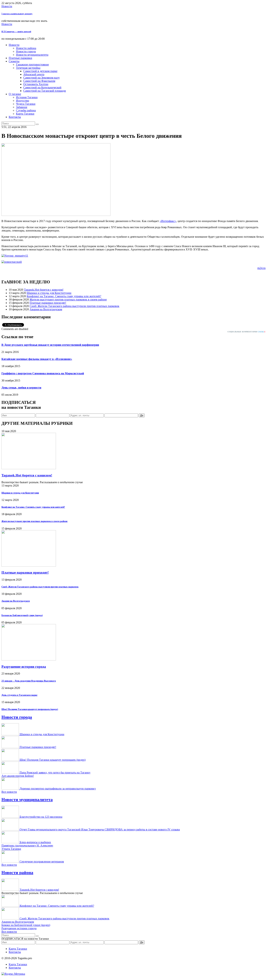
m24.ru (261, 268)
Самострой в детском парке (40, 71)
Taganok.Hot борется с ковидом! (43, 289)
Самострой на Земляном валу (41, 77)
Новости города (26, 51)
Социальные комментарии (246, 332)
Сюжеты (14, 61)
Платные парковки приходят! (48, 302)
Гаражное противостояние (32, 64)
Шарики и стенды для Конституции (49, 292)
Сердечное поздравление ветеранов (42, 861)
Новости (6, 6)
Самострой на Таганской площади (44, 90)
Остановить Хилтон (35, 84)
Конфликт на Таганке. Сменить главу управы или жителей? (64, 296)
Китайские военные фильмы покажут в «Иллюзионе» (36, 359)
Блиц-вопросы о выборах (35, 842)
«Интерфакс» (168, 221)
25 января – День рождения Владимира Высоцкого (28, 680)
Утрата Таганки (11, 848)
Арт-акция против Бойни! (17, 775)
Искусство (22, 100)
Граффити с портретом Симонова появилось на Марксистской (42, 373)
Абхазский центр (33, 74)
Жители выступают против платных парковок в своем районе (68, 299)
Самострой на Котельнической (42, 87)
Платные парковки (20, 58)
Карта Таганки (25, 113)
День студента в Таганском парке (19, 695)
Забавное (21, 107)
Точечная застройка (28, 67)
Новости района (26, 48)
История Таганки (27, 97)
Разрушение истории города (23, 667)
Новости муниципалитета (32, 54)
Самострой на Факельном (39, 80)
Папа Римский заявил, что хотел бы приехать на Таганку (55, 772)
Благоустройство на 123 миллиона (41, 816)
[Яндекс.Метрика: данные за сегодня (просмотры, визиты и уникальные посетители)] (13, 974)
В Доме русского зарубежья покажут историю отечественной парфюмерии (50, 344)
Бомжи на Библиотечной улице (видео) (22, 615)
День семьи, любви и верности (21, 387)
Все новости (9, 791)
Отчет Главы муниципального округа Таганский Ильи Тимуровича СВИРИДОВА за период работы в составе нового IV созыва (100, 829)
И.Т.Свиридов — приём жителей (16, 31)
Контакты (15, 116)
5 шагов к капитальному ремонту (17, 14)
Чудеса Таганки (25, 103)
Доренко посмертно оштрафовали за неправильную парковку (58, 788)
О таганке (15, 94)
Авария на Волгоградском (46, 309)
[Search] (37, 124)
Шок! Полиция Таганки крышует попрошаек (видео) (29, 709)
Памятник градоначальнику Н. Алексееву (27, 845)
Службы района (26, 110)
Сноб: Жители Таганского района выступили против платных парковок (74, 306)
